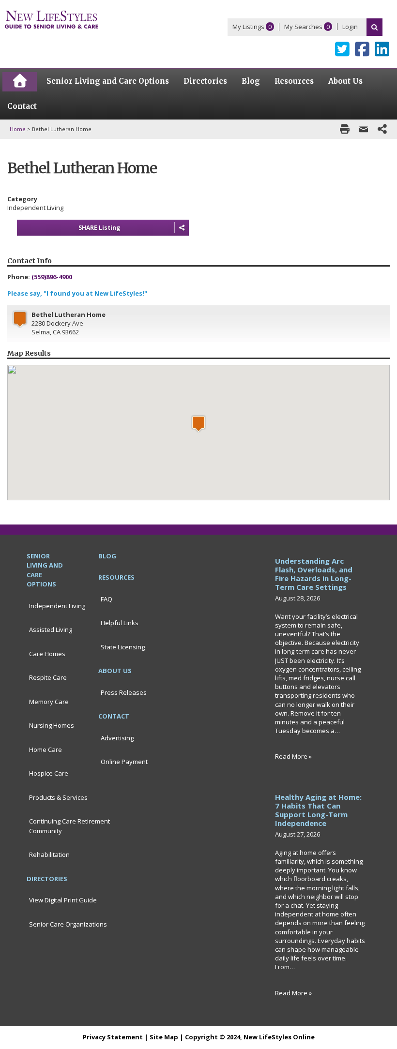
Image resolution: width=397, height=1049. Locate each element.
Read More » (293, 756)
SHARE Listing (99, 228)
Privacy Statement (113, 1037)
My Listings (248, 26)
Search (374, 27)
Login (350, 26)
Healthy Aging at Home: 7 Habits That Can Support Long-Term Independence (318, 810)
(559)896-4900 (51, 276)
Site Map (164, 1037)
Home (18, 129)
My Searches (303, 26)
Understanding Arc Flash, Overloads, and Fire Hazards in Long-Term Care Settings (313, 574)
